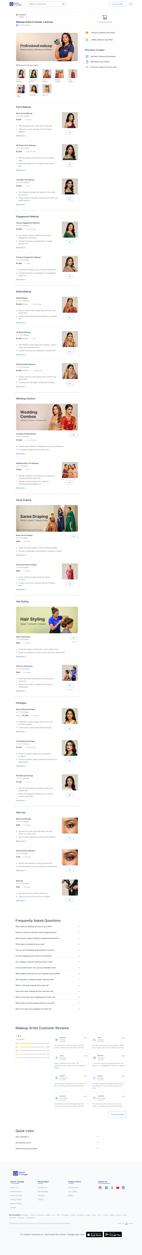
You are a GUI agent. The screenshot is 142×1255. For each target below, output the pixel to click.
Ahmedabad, (65, 1215)
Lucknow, (106, 1215)
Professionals (15, 1191)
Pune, (54, 1215)
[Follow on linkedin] (123, 1187)
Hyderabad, (40, 1215)
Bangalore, (25, 1215)
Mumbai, (48, 1215)
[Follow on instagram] (100, 1187)
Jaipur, (94, 1215)
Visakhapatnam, (31, 1217)
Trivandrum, (13, 1217)
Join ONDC (72, 1191)
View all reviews (117, 1114)
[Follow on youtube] (117, 1187)
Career (13, 1207)
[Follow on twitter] (112, 1187)
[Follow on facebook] (106, 1187)
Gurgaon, (88, 1215)
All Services (73, 1187)
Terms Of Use (16, 1195)
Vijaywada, (21, 1217)
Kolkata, (73, 1215)
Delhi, (59, 1215)
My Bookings (43, 1191)
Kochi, (100, 1215)
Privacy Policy (16, 1199)
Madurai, (112, 1215)
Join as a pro (117, 4)
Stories (40, 1199)
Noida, (125, 1215)
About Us (14, 1187)
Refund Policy (16, 1203)
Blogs (70, 1195)
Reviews (41, 1195)
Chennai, (33, 1215)
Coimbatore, (81, 1215)
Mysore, (119, 1215)
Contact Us (42, 1187)
